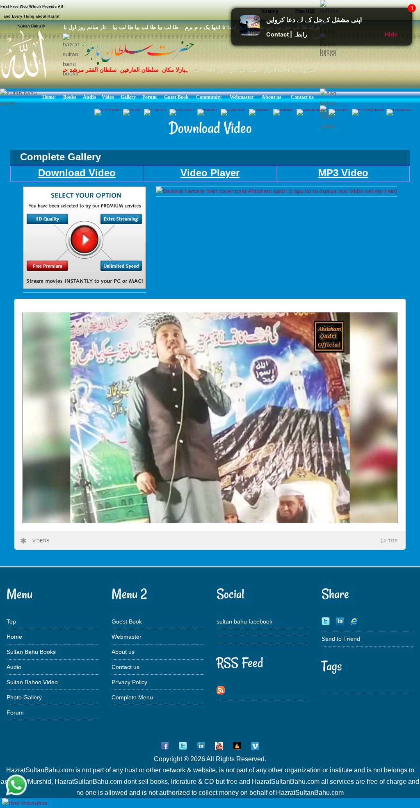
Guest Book (127, 621)
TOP (392, 540)
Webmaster (127, 636)
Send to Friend (341, 638)
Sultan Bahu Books (31, 652)
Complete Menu (132, 697)
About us (123, 652)
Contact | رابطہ (286, 34)
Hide (391, 34)
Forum (15, 712)
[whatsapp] (16, 786)
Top (11, 621)
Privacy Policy (129, 682)
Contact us (125, 667)
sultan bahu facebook (244, 621)
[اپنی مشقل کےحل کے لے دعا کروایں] (250, 33)
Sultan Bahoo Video (32, 682)
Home (14, 636)
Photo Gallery (24, 697)
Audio (14, 667)
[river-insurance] (25, 802)
